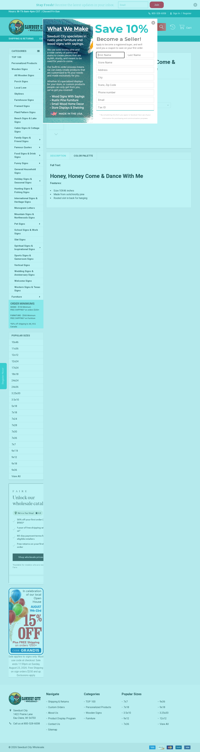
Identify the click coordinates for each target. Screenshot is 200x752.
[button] (153, 23)
